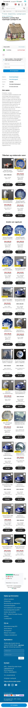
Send (21, 658)
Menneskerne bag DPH (10, 626)
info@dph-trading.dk (10, 678)
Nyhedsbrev (8, 639)
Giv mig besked (14, 70)
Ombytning (7, 601)
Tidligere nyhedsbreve (10, 635)
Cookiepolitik (8, 618)
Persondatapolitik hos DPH (12, 610)
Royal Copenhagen (13, 77)
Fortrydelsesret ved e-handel (12, 607)
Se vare (8, 184)
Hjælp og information (11, 596)
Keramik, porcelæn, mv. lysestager (2, 13)
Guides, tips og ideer (10, 612)
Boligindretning (12, 13)
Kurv (25, 5)
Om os (6, 623)
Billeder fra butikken (10, 632)
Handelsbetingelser (9, 605)
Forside (5, 13)
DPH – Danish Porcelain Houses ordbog (13, 615)
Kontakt (6, 663)
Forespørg (14, 705)
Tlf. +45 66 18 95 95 (9, 675)
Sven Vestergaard (13, 79)
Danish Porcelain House (7, 4)
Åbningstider (8, 630)
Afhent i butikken (9, 599)
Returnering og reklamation (12, 603)
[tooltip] (7, 171)
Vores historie (8, 628)
